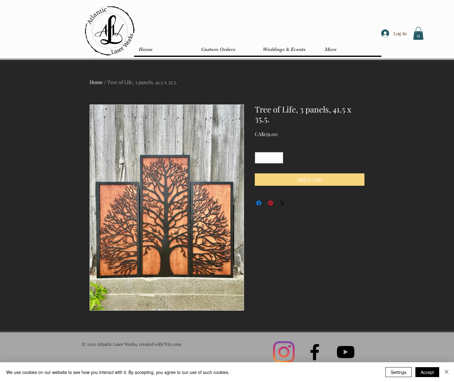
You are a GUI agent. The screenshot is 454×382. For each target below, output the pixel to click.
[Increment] (278, 157)
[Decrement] (259, 157)
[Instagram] (284, 352)
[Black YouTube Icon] (345, 352)
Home (96, 82)
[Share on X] (282, 203)
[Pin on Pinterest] (270, 203)
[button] (418, 33)
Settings (398, 372)
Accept (427, 372)
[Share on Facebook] (259, 203)
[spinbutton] (269, 157)
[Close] (446, 372)
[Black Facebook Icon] (315, 352)
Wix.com (172, 344)
